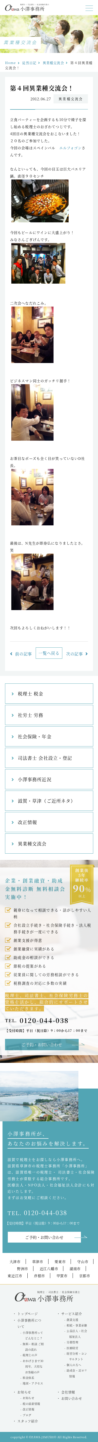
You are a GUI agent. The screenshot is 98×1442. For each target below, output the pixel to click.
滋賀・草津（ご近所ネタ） (46, 800)
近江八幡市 (49, 1268)
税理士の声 (30, 1355)
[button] (89, 8)
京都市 (84, 1275)
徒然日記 (29, 62)
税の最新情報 (31, 1404)
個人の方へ (74, 1365)
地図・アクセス (33, 1383)
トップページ (27, 1313)
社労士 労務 (30, 715)
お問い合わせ (71, 1398)
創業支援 (72, 1320)
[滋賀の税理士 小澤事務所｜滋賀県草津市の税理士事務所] (27, 9)
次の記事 (74, 654)
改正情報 (27, 822)
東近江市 (15, 1275)
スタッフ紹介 (27, 1421)
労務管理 (72, 1342)
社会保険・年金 (35, 736)
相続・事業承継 (77, 1325)
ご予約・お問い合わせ (41, 1044)
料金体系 (28, 1378)
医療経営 (72, 1348)
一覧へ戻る (49, 653)
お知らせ (28, 1398)
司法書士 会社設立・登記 (45, 758)
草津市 (37, 1261)
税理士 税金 (30, 693)
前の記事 (23, 654)
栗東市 (60, 1261)
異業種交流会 (53, 62)
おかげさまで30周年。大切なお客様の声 (33, 1366)
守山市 (82, 1261)
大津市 (15, 1261)
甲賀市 (62, 1275)
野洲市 (22, 1268)
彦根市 (39, 1275)
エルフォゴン (70, 147)
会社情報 (68, 1392)
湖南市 (75, 1268)
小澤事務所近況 (35, 779)
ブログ (27, 1415)
